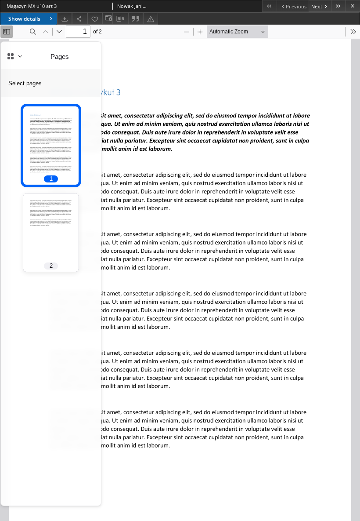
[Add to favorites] (94, 19)
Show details (24, 18)
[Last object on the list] (338, 6)
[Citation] (135, 19)
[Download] (64, 19)
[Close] (353, 6)
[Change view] (107, 19)
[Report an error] (150, 19)
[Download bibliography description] (120, 19)
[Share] (79, 19)
